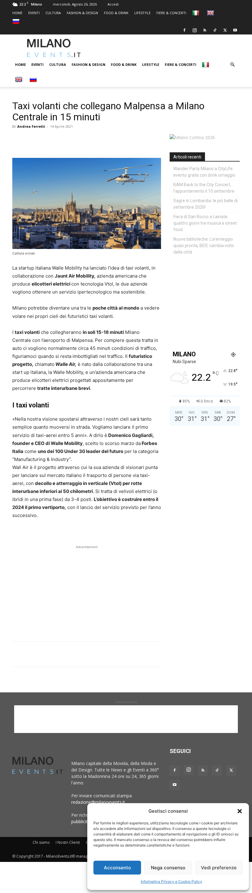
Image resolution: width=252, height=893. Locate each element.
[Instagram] (194, 30)
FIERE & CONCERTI (171, 12)
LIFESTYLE (142, 12)
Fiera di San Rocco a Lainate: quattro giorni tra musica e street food (205, 223)
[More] (89, 140)
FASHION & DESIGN (82, 12)
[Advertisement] (173, 48)
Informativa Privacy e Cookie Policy (171, 881)
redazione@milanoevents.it (98, 802)
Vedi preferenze (219, 868)
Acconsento (117, 868)
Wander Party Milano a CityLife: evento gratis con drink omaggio (204, 172)
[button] (240, 811)
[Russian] (16, 21)
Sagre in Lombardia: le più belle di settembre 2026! (205, 204)
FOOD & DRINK (116, 12)
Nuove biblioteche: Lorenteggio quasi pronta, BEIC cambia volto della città (203, 245)
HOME (17, 12)
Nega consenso (168, 868)
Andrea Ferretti (31, 126)
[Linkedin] (61, 140)
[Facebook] (184, 30)
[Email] (75, 140)
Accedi (113, 4)
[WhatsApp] (47, 140)
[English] (211, 12)
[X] (225, 30)
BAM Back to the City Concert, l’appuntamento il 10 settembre (203, 188)
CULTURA (53, 12)
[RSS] (204, 30)
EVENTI (34, 12)
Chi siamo (41, 842)
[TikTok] (214, 30)
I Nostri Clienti (68, 842)
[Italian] (196, 12)
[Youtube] (235, 30)
